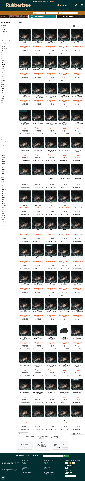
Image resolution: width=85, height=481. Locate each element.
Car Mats (24, 463)
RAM (2, 185)
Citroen (2, 68)
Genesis (2, 104)
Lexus (2, 151)
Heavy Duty (5, 38)
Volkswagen (3, 221)
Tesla (2, 211)
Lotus (2, 153)
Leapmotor (3, 149)
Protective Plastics (26, 468)
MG (2, 165)
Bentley (2, 54)
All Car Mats (3, 25)
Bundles (24, 462)
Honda (2, 118)
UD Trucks (3, 217)
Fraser (2, 98)
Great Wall (3, 108)
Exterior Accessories (26, 471)
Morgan (2, 171)
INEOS (2, 122)
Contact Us (45, 462)
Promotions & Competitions (48, 471)
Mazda (2, 159)
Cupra (2, 72)
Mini (2, 167)
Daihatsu (3, 76)
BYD (2, 58)
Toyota (2, 213)
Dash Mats (54, 9)
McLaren (3, 161)
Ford (2, 94)
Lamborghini (3, 141)
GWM (2, 110)
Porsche (3, 181)
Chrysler (2, 66)
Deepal (2, 78)
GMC (2, 106)
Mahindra (3, 155)
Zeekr (2, 227)
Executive (5, 37)
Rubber (2, 19)
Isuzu (2, 126)
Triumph (3, 215)
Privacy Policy (46, 464)
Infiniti (2, 124)
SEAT (2, 195)
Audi (2, 50)
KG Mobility (3, 137)
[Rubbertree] (19, 5)
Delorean (3, 80)
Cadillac (2, 60)
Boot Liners (24, 464)
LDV (2, 147)
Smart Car (3, 203)
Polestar (3, 179)
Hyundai (2, 120)
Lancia (2, 143)
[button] (60, 5)
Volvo (2, 223)
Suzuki (2, 209)
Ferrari (2, 90)
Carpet (3, 27)
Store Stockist (46, 473)
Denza (2, 82)
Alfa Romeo (3, 46)
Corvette (3, 70)
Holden (2, 116)
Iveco (2, 128)
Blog (44, 476)
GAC (2, 100)
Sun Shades (24, 466)
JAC (1, 130)
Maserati (3, 157)
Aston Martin (4, 48)
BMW (2, 56)
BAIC (2, 52)
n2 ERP (53, 480)
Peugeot (3, 177)
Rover (2, 191)
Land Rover (3, 145)
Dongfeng (3, 86)
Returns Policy (46, 466)
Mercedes (3, 163)
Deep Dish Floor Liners (7, 40)
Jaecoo (2, 131)
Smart (2, 201)
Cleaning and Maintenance (48, 472)
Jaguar (2, 133)
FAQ (44, 469)
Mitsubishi (3, 169)
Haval (2, 112)
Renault (2, 187)
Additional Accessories (26, 472)
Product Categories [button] (5, 22)
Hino (2, 114)
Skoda (2, 199)
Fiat (2, 92)
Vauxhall (3, 219)
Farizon (2, 88)
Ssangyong (3, 205)
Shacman (3, 197)
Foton (2, 96)
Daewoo (3, 74)
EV (3, 33)
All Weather (5, 31)
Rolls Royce (3, 189)
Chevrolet (3, 64)
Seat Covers (24, 467)
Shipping (45, 468)
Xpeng (2, 225)
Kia (1, 139)
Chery (2, 62)
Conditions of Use (47, 467)
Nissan (2, 173)
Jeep (2, 135)
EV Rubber (5, 35)
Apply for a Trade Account (48, 474)
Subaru (2, 207)
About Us (45, 463)
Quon (2, 183)
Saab (2, 193)
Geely (2, 102)
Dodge (2, 84)
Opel (2, 175)
